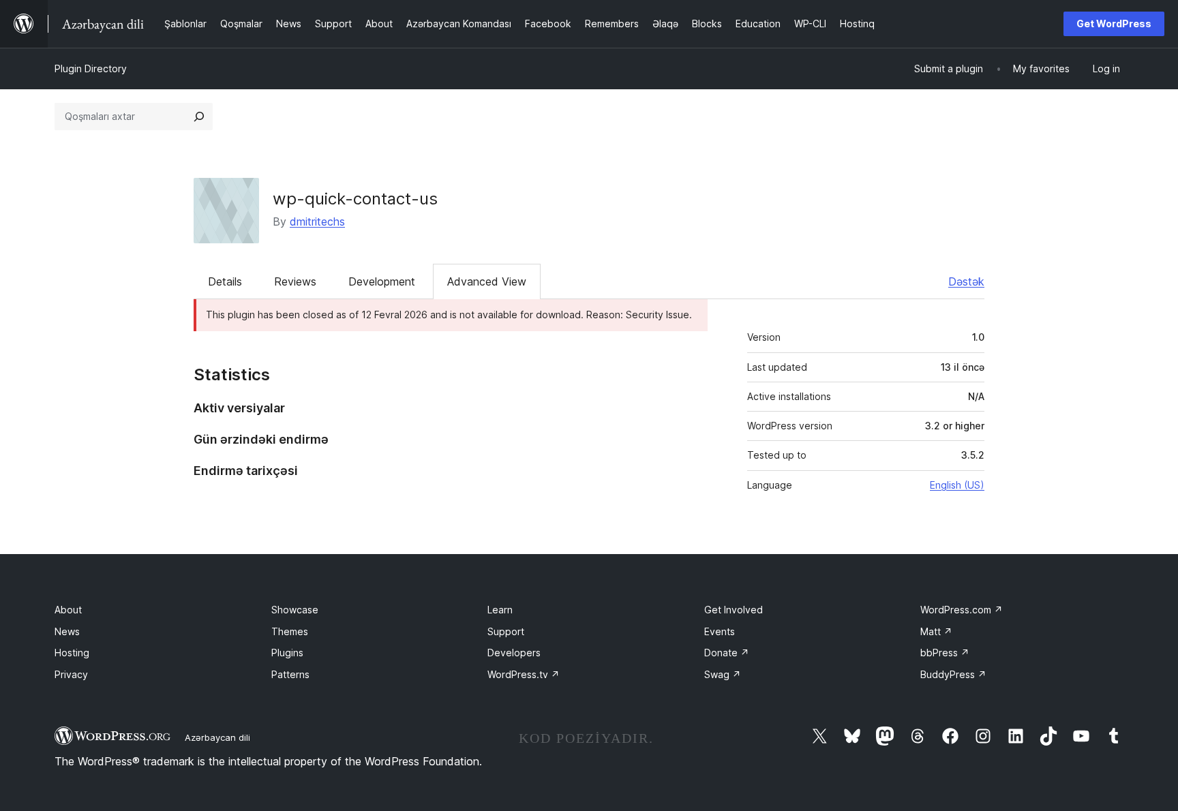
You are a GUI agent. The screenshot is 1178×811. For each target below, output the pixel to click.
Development (381, 281)
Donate (726, 652)
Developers (514, 652)
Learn (500, 609)
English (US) (957, 485)
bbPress (944, 652)
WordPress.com (961, 609)
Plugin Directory (91, 68)
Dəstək (966, 281)
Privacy (71, 674)
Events (719, 631)
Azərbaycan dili (217, 737)
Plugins (287, 652)
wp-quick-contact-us (355, 199)
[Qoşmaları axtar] (199, 116)
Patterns (290, 674)
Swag (722, 674)
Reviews (295, 281)
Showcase (294, 609)
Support (505, 631)
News (67, 631)
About (68, 609)
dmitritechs (317, 221)
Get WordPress (1113, 23)
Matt (936, 631)
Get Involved (733, 609)
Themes (289, 631)
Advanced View (486, 281)
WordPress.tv (523, 674)
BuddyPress (953, 674)
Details (225, 281)
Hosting (72, 652)
